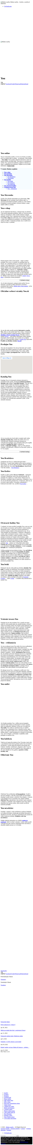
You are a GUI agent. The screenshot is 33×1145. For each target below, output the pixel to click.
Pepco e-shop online (9, 1111)
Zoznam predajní (15, 1128)
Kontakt (9, 1130)
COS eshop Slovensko (10, 1118)
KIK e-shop (7, 1102)
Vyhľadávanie (8, 6)
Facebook (25, 577)
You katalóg (7, 179)
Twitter (12, 578)
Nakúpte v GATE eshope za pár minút (11, 1041)
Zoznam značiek (5, 1128)
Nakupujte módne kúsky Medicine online (12, 1036)
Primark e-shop (8, 1115)
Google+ (3, 578)
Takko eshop (7, 1105)
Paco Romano (8, 1114)
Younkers (3, 985)
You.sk (6, 336)
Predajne (6, 1096)
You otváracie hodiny (10, 185)
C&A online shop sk (9, 1112)
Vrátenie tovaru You (10, 187)
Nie (23, 1142)
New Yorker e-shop (9, 1117)
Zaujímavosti (7, 1097)
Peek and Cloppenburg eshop (12, 1103)
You (7, 543)
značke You (23, 339)
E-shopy (6, 1094)
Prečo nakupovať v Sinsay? (8, 1024)
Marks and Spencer (9, 1108)
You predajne (8, 173)
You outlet (10, 181)
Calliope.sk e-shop (9, 1106)
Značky (5, 971)
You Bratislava (11, 176)
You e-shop (7, 172)
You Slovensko (8, 175)
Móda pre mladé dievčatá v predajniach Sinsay (13, 1030)
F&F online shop (8, 1100)
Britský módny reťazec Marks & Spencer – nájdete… (15, 1047)
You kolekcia (10, 182)
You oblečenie (11, 184)
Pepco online (7, 1099)
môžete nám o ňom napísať (21, 286)
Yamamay (3, 979)
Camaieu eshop (8, 1109)
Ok (21, 1142)
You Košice (10, 178)
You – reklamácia (12, 188)
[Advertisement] (16, 25)
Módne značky (10, 1127)
